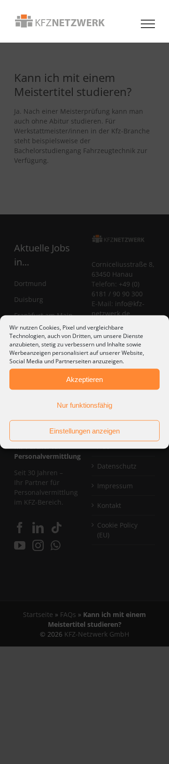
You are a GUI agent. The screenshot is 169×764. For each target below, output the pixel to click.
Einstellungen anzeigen (84, 430)
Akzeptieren (84, 379)
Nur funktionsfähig (84, 405)
